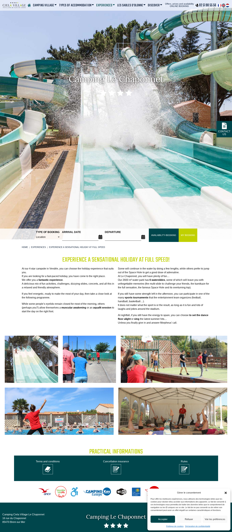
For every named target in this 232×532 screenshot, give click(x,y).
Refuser (189, 519)
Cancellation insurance (116, 461)
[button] (225, 492)
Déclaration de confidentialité (197, 526)
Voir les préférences (215, 519)
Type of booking (47, 232)
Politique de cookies (175, 526)
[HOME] (29, 5)
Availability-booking (163, 235)
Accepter (162, 519)
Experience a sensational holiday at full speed (77, 247)
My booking (188, 235)
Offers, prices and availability (179, 5)
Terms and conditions (48, 461)
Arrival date (71, 232)
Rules (184, 461)
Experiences (38, 247)
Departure (113, 232)
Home (25, 247)
